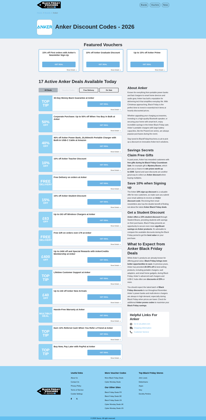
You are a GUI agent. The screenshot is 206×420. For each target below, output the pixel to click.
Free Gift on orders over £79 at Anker (72, 233)
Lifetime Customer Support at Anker (72, 272)
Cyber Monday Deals (113, 382)
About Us (74, 378)
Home (39, 13)
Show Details (71, 70)
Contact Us (75, 382)
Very (140, 390)
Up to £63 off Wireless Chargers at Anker (74, 214)
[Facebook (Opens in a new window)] (71, 399)
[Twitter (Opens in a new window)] (77, 399)
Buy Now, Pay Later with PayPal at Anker (74, 346)
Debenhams (143, 382)
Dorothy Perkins (145, 394)
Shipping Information (142, 328)
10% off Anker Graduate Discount (103, 52)
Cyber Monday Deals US (114, 408)
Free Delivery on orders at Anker (70, 177)
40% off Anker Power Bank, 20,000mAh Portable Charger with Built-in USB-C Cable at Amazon (85, 138)
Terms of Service (77, 390)
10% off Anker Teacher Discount (70, 159)
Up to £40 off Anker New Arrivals (70, 291)
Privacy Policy (76, 386)
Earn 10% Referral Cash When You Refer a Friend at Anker (83, 328)
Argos (141, 386)
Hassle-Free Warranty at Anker (69, 309)
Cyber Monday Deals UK (114, 404)
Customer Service (141, 332)
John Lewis (143, 378)
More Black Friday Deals (114, 378)
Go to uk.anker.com (141, 324)
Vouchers (155, 5)
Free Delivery (88, 90)
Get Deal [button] (59, 64)
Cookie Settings (77, 394)
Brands (144, 5)
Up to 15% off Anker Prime (147, 52)
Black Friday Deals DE (113, 396)
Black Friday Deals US (113, 400)
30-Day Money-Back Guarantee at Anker (74, 98)
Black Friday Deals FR (113, 392)
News (165, 5)
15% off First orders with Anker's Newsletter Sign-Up (59, 53)
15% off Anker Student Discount (70, 196)
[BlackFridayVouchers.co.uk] (49, 5)
